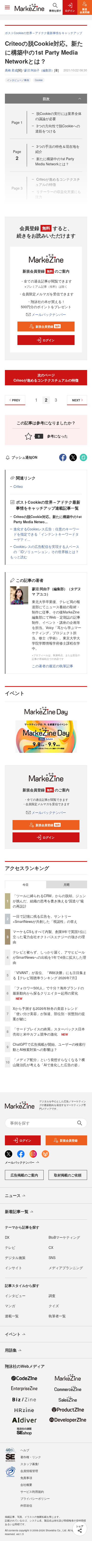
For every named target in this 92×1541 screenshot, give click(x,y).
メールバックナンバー (49, 314)
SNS (52, 1257)
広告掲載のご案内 (24, 1174)
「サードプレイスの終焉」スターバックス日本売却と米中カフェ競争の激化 (49, 1031)
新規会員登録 (48, 326)
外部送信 (26, 1505)
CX (51, 1247)
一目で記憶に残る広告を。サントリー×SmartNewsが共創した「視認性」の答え (45, 919)
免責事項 (26, 1478)
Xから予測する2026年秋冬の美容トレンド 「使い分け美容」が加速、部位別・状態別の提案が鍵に (49, 1013)
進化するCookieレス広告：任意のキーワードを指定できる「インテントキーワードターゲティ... (46, 534)
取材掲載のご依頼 (67, 1174)
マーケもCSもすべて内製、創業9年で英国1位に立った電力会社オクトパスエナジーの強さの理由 (50, 936)
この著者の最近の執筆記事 (52, 665)
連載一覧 (12, 1315)
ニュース (13, 1195)
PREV (16, 400)
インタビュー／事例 (18, 80)
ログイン (48, 340)
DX (7, 1237)
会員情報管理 (29, 1471)
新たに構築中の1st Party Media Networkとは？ (54, 161)
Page (17, 122)
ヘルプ (24, 1450)
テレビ (10, 1247)
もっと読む (18, 556)
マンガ (10, 1305)
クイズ (54, 1305)
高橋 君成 (11, 70)
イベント (13, 1334)
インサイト (13, 1267)
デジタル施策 (15, 1257)
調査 (52, 1295)
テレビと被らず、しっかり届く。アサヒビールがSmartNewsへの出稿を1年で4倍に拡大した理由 (49, 957)
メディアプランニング (66, 1267)
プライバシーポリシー (35, 1498)
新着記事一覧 (16, 1211)
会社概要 (26, 1484)
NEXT (76, 400)
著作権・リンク (30, 1457)
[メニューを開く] (7, 7)
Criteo (18, 486)
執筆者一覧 (57, 1315)
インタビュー (15, 1295)
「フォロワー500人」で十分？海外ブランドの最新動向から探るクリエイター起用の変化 (48, 990)
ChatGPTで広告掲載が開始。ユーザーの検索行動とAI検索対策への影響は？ (49, 1047)
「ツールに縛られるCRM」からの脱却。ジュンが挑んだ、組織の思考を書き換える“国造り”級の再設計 (49, 901)
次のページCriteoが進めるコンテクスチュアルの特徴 (46, 377)
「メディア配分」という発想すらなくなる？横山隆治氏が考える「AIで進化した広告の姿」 (49, 1062)
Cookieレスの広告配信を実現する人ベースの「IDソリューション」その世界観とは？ (46, 549)
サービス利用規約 (32, 1491)
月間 (66, 884)
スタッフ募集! (29, 1464)
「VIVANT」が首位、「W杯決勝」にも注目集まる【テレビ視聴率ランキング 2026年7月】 (49, 975)
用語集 (11, 1350)
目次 (46, 98)
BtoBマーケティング (64, 1237)
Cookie (39, 80)
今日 (25, 884)
